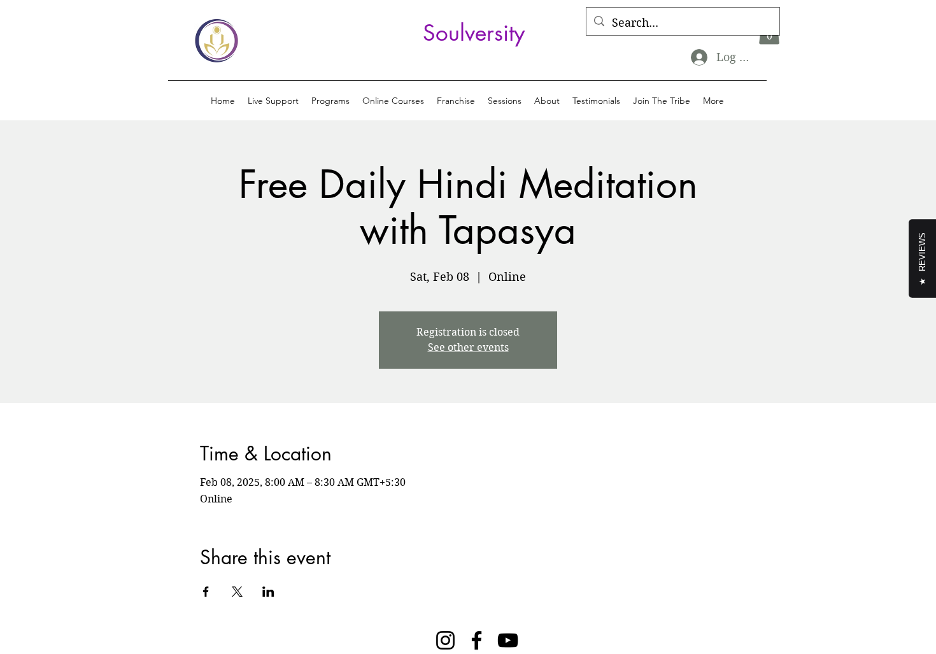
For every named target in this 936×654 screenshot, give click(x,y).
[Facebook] (476, 640)
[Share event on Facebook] (206, 591)
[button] (330, 100)
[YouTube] (507, 640)
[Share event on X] (237, 591)
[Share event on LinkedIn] (268, 591)
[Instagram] (445, 640)
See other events (468, 347)
